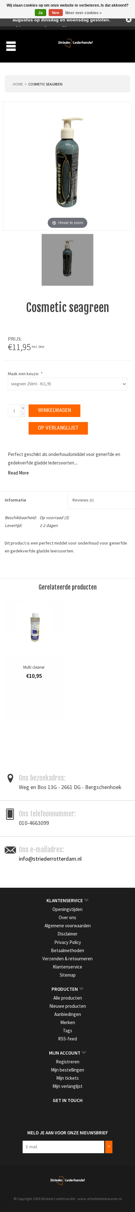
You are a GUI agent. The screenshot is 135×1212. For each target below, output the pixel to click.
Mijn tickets (67, 1078)
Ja (40, 13)
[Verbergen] (128, 19)
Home (18, 84)
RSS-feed (67, 1039)
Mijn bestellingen (67, 1070)
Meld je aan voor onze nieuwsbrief (67, 1133)
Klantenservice (67, 967)
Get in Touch (68, 1100)
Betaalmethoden (67, 950)
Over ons (67, 917)
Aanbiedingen (67, 1014)
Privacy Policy (67, 942)
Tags (67, 1031)
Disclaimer (67, 934)
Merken (67, 1022)
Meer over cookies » (83, 13)
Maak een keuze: (25, 373)
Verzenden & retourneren (67, 959)
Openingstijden (67, 909)
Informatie (15, 500)
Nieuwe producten (67, 1006)
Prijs (14, 339)
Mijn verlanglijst (67, 1086)
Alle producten (67, 998)
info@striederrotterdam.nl (50, 858)
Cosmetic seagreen (45, 84)
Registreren (67, 1062)
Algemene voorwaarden (68, 926)
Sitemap (68, 975)
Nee (55, 13)
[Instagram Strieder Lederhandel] (73, 1113)
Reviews (83, 500)
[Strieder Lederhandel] (75, 45)
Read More (18, 473)
